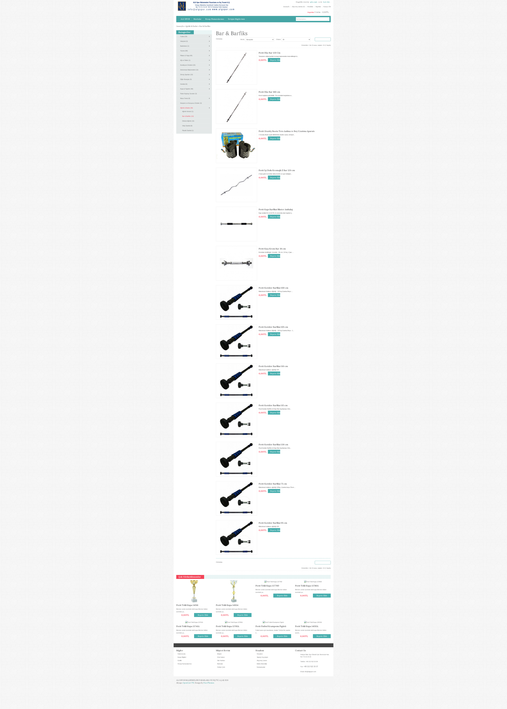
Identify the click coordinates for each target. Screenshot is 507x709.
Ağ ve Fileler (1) (185, 60)
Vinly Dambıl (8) (187, 126)
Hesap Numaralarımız (185, 686)
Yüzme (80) (184, 51)
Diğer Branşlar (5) (186, 79)
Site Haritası (221, 682)
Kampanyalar (261, 689)
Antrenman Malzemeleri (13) (189, 70)
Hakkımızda (181, 676)
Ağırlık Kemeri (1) (187, 111)
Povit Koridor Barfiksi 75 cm (273, 483)
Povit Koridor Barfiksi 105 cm (273, 327)
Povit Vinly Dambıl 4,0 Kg (268, 648)
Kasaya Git (327, 6)
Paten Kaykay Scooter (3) (188, 93)
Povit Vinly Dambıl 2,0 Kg (228, 648)
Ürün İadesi (221, 679)
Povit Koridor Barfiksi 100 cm (273, 287)
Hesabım (310, 6)
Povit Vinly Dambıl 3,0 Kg (307, 648)
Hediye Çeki (221, 689)
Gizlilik (180, 682)
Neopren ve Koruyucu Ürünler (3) (191, 103)
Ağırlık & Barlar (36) (186, 108)
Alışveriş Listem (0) (298, 6)
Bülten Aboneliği (262, 686)
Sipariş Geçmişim (262, 679)
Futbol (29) (183, 36)
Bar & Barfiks (204, 26)
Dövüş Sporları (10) (186, 74)
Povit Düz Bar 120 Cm (269, 52)
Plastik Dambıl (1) (188, 130)
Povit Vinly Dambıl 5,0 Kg (188, 648)
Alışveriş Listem (262, 682)
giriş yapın (313, 2)
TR (193, 705)
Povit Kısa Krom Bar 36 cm (272, 248)
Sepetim (318, 6)
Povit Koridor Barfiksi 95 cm (273, 523)
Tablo (227, 39)
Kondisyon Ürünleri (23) (187, 65)
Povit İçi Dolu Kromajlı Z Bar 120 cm (277, 170)
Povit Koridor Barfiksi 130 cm (273, 444)
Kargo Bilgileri (182, 679)
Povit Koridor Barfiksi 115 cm (273, 405)
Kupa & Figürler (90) (186, 89)
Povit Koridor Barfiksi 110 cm (273, 366)
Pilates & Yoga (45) (186, 55)
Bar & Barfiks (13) (188, 116)
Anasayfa (286, 6)
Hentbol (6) (183, 84)
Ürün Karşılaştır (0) (322, 39)
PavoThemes (208, 705)
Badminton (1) (184, 46)
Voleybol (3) (184, 41)
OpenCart (187, 705)
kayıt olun (326, 2)
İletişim (219, 676)
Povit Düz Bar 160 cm (269, 92)
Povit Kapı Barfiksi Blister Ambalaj (276, 209)
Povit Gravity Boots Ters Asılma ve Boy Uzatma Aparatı (286, 131)
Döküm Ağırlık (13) (188, 121)
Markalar (220, 686)
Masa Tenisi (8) (185, 98)
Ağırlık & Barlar (191, 26)
